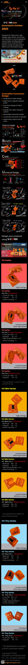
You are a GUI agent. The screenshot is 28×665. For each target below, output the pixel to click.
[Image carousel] (14, 58)
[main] (14, 26)
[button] (2, 2)
